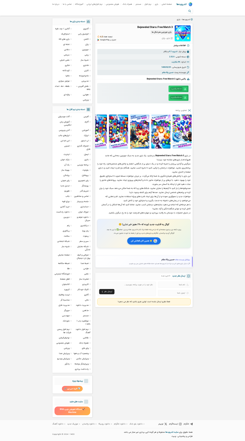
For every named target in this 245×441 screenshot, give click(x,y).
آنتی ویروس (64, 130)
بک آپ (67, 165)
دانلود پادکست (63, 212)
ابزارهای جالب (64, 135)
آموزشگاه (79, 4)
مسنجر (138, 4)
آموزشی (85, 130)
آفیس (86, 116)
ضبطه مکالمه (64, 263)
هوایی (86, 94)
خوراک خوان (83, 212)
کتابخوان (66, 284)
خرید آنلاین (65, 206)
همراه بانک (127, 4)
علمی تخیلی (65, 60)
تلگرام (186, 424)
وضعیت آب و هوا (81, 353)
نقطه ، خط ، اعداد (62, 86)
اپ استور (85, 140)
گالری (86, 294)
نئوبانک (66, 321)
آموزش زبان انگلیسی (65, 123)
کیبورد (67, 289)
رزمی (87, 55)
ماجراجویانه (84, 75)
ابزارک (86, 135)
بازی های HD (64, 39)
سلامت (67, 236)
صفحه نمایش (64, 255)
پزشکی (66, 175)
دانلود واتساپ (88, 424)
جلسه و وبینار (83, 201)
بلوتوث (85, 170)
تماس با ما (67, 4)
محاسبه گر (65, 300)
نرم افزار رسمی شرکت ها (64, 331)
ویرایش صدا (64, 353)
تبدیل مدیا (65, 185)
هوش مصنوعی (112, 4)
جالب (67, 196)
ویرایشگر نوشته (82, 364)
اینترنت (67, 154)
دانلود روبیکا (104, 424)
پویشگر (85, 185)
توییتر (160, 424)
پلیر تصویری (83, 180)
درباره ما (55, 4)
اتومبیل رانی (83, 34)
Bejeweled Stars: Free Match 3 (155, 27)
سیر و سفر (84, 241)
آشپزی (86, 28)
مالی (87, 300)
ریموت (86, 236)
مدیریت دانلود (82, 305)
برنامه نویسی (83, 165)
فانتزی (86, 65)
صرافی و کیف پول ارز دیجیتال (83, 256)
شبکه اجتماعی (63, 241)
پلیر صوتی (65, 180)
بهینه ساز (65, 170)
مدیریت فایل (64, 305)
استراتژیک (65, 34)
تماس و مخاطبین (81, 196)
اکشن (86, 39)
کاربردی (85, 284)
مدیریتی (85, 81)
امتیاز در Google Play (108, 40)
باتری (86, 159)
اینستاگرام (173, 424)
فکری (67, 65)
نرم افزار (147, 4)
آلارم (87, 122)
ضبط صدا (85, 263)
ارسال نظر (108, 291)
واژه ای (67, 94)
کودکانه (66, 70)
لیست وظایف (64, 294)
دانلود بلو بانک (136, 424)
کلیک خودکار (83, 289)
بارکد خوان (65, 159)
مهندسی (66, 315)
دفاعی (67, 49)
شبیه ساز (85, 60)
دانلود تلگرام (120, 424)
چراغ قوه (66, 201)
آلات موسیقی (64, 116)
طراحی (86, 268)
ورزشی (86, 100)
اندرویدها (181, 4)
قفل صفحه (65, 279)
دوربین (66, 217)
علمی (86, 273)
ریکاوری (66, 230)
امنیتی (67, 146)
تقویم (67, 191)
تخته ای (66, 44)
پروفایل (85, 175)
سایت (176, 432)
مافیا (68, 75)
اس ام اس (65, 140)
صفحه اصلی (167, 4)
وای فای (85, 348)
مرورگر (67, 310)
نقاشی (86, 337)
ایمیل (86, 154)
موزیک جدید (72, 424)
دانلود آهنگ (57, 424)
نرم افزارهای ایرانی (95, 4)
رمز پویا (85, 230)
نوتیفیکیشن (64, 337)
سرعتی (67, 55)
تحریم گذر (84, 191)
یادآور (67, 364)
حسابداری (84, 206)
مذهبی (85, 310)
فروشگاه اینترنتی (62, 273)
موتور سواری (64, 81)
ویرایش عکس (82, 358)
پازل (163, 38)
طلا (68, 268)
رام (68, 225)
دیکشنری (84, 225)
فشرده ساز (84, 279)
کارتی (86, 70)
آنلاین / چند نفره (62, 28)
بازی (156, 4)
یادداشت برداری (82, 369)
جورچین (85, 49)
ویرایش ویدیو (63, 358)
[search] (190, 11)
